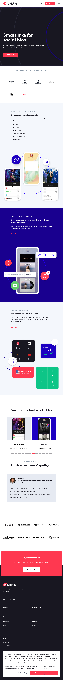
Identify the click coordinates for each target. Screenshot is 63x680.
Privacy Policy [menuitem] (7, 648)
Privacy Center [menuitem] (7, 642)
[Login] (41, 3)
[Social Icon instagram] (10, 599)
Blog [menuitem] (4, 625)
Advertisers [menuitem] (34, 614)
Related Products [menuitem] (36, 607)
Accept (37, 672)
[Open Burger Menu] (59, 3)
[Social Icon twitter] (4, 599)
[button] (12, 453)
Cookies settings (23, 672)
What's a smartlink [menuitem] (8, 631)
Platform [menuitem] (5, 607)
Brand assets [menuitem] (6, 634)
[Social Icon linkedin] (7, 599)
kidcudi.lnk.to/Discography (18, 448)
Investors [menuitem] (34, 631)
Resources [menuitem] (6, 621)
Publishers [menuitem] (34, 611)
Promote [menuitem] (5, 614)
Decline (51, 672)
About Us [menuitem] (34, 625)
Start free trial (10, 55)
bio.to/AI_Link (44, 448)
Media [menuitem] (33, 634)
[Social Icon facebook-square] (13, 599)
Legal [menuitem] (4, 638)
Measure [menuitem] (5, 617)
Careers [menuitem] (34, 628)
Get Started (49, 3)
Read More (14, 233)
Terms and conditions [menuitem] (8, 645)
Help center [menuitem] (6, 628)
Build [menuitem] (4, 611)
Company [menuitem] (34, 621)
